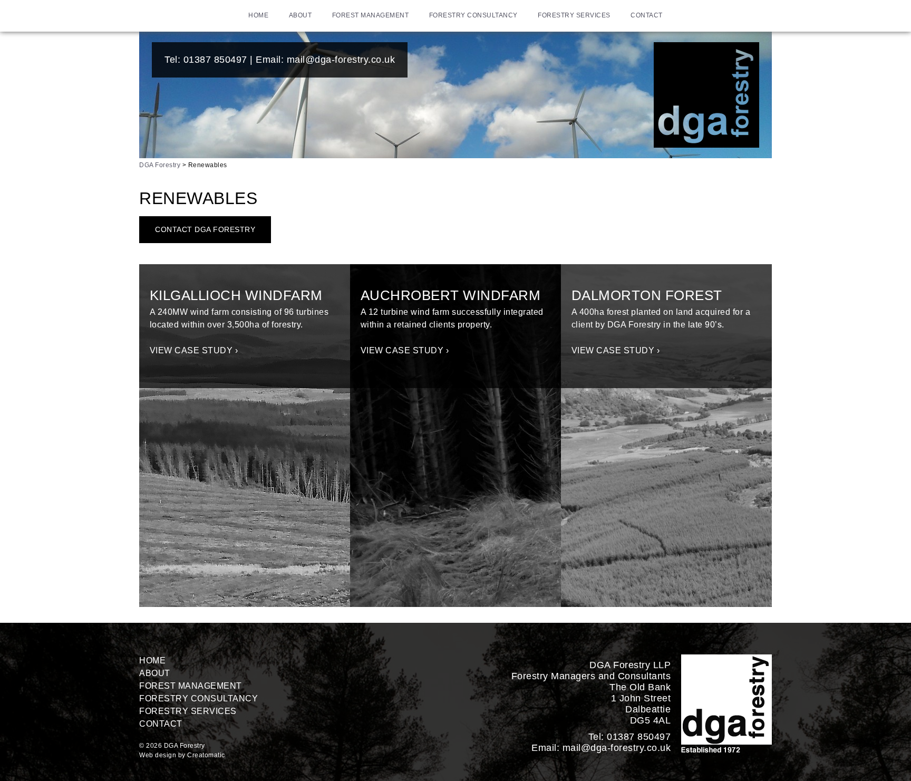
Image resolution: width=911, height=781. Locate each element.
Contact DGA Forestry (205, 229)
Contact (647, 15)
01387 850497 (215, 59)
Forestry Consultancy (473, 15)
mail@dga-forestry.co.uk (341, 59)
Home (258, 15)
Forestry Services (574, 15)
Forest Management (370, 15)
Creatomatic (206, 755)
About (300, 15)
